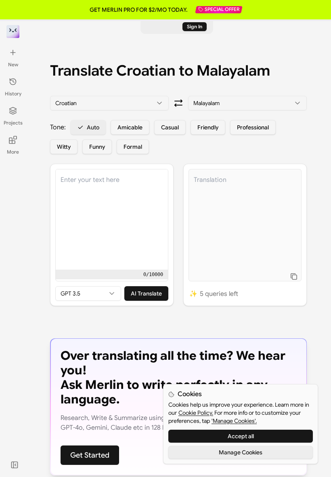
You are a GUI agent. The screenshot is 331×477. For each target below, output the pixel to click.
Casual (170, 127)
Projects (13, 123)
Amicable (129, 127)
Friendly (207, 127)
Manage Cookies (240, 452)
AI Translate (146, 293)
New (13, 64)
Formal (133, 146)
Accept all (241, 436)
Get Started (89, 455)
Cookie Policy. (195, 412)
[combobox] (109, 103)
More (13, 152)
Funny (97, 146)
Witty (64, 146)
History (13, 94)
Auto (93, 127)
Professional (253, 127)
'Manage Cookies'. (234, 420)
